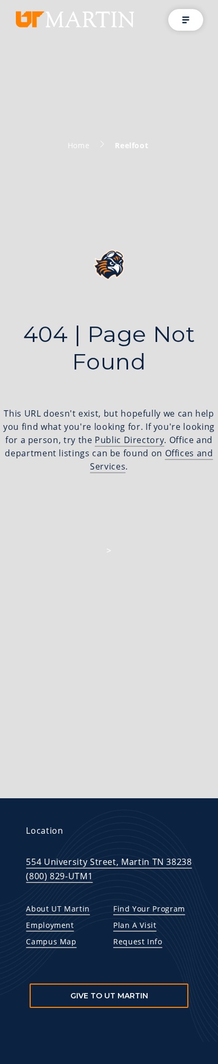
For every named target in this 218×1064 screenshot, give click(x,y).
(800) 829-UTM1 (59, 876)
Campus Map (51, 941)
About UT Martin (58, 909)
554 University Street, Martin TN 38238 (109, 862)
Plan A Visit (135, 925)
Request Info (137, 941)
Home (79, 145)
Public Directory (129, 440)
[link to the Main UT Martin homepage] (74, 20)
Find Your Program (149, 909)
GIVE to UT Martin (109, 995)
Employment (50, 925)
